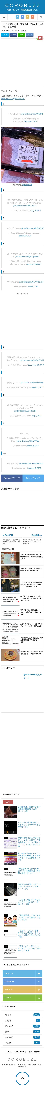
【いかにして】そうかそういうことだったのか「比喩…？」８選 (29, 902)
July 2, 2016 (36, 210)
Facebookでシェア (12, 478)
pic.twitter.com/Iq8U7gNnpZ (27, 256)
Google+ (8, 990)
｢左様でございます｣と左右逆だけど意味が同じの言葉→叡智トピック (29, 871)
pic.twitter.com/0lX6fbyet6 (25, 411)
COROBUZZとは (20, 1052)
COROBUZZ (23, 5)
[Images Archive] (40, 38)
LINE (21, 34)
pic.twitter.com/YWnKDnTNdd (31, 463)
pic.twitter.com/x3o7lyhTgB (32, 228)
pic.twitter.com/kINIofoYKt (32, 114)
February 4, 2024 (30, 121)
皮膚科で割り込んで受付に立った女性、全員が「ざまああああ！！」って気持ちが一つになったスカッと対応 (29, 842)
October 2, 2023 (34, 468)
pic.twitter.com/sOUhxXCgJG (32, 360)
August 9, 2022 (37, 387)
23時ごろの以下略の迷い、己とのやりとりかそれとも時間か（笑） (29, 824)
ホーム (9, 1052)
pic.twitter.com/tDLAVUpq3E (25, 205)
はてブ (30, 34)
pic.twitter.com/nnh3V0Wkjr (32, 382)
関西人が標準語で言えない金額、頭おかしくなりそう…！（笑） (29, 886)
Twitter (5, 34)
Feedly (7, 998)
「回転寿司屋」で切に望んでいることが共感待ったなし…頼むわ (29, 917)
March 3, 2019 (32, 445)
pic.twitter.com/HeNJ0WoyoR (31, 282)
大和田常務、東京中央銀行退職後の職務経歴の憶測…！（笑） (29, 809)
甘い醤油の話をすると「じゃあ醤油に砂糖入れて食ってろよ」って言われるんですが (29, 856)
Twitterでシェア (33, 478)
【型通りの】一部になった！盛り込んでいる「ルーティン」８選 (29, 948)
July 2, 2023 (36, 415)
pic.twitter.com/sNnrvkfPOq (28, 441)
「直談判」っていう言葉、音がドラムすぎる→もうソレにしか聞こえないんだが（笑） (29, 934)
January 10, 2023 (33, 264)
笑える (23, 31)
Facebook (13, 34)
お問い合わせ (34, 1052)
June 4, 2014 (33, 286)
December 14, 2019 (36, 365)
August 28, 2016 (25, 235)
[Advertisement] (22, 62)
